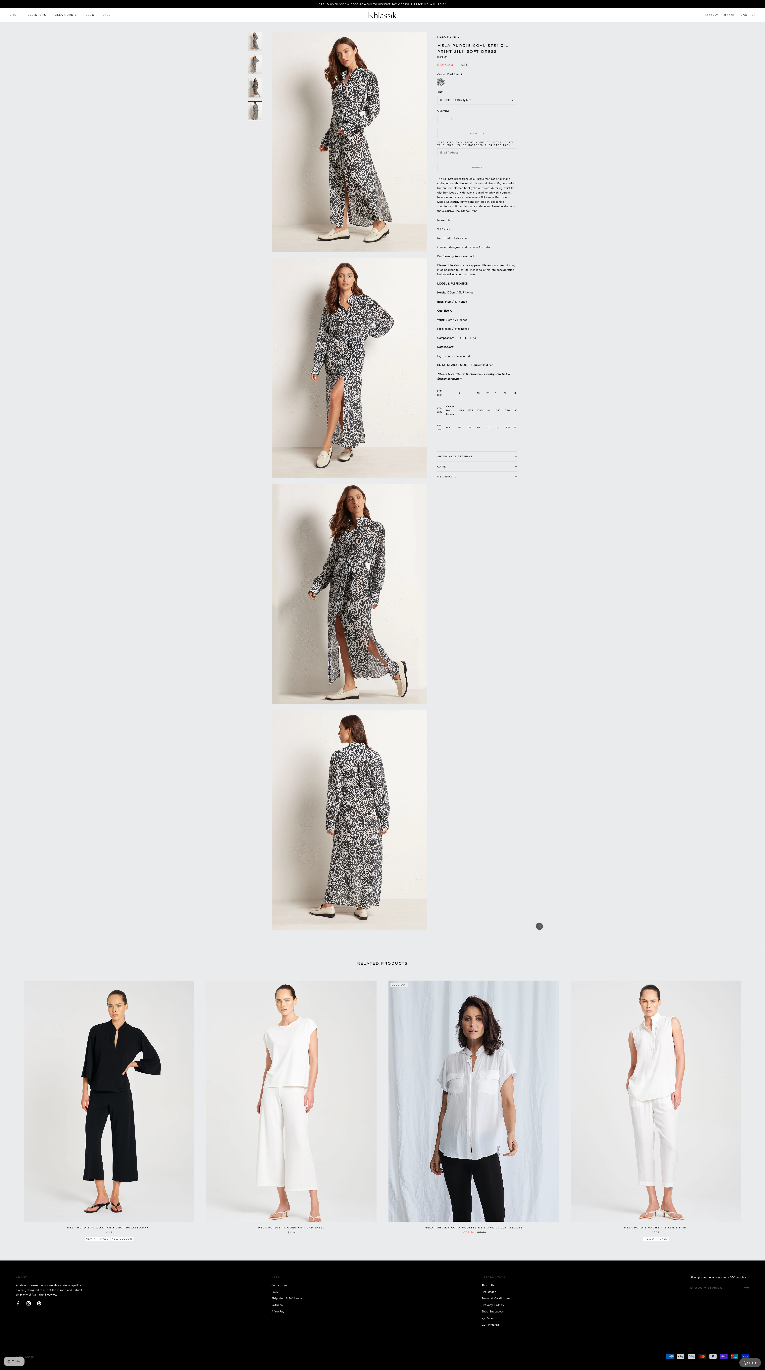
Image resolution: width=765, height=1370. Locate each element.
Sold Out (477, 133)
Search (729, 15)
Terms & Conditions (496, 1298)
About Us (488, 1285)
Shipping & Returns (455, 456)
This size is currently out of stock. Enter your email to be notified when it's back (475, 144)
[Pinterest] (39, 1303)
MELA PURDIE (65, 15)
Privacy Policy (493, 1305)
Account (711, 15)
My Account (490, 1318)
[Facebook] (18, 1303)
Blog (89, 15)
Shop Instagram (493, 1311)
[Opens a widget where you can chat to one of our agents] (750, 1363)
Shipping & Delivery (287, 1298)
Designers (36, 15)
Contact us (279, 1285)
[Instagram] (28, 1303)
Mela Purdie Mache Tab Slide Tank (656, 1227)
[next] (752, 1108)
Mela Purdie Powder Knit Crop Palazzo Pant (109, 1227)
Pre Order (489, 1292)
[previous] (12, 1108)
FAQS (275, 1292)
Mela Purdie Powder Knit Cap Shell (291, 1227)
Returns (277, 1305)
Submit (477, 167)
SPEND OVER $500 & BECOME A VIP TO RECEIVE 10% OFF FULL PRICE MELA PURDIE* (382, 4)
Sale (107, 15)
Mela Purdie (448, 36)
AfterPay (278, 1311)
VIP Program (490, 1325)
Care (441, 466)
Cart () (748, 15)
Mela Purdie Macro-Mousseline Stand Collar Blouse (474, 1227)
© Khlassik (25, 1357)
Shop (14, 15)
